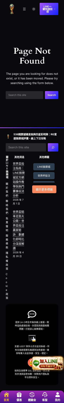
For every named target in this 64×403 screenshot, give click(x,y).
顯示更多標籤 (44, 189)
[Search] (53, 147)
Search (51, 94)
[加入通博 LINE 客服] (47, 363)
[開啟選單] (24, 9)
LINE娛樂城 (43, 166)
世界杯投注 (44, 175)
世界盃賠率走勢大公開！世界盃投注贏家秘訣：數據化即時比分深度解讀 (18, 230)
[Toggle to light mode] (34, 9)
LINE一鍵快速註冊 (48, 9)
